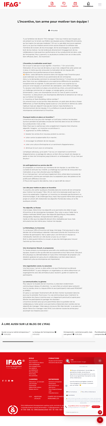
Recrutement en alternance (54, 386)
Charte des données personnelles (56, 397)
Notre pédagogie (34, 364)
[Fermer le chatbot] (100, 360)
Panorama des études (55, 362)
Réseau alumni (33, 389)
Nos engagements (34, 366)
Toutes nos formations (56, 360)
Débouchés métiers (35, 387)
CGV (30, 396)
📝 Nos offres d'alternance (88, 392)
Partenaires (32, 385)
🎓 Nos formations (71, 392)
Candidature (88, 6)
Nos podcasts (33, 375)
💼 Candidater (70, 395)
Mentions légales (38, 397)
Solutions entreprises (55, 382)
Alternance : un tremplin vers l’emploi (36, 382)
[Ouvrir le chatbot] (100, 420)
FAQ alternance (53, 393)
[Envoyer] (100, 412)
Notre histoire (33, 360)
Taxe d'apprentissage (55, 389)
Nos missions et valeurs (36, 362)
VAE (50, 391)
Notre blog (32, 374)
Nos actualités (33, 372)
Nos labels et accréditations (33, 369)
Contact (64, 6)
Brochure (52, 6)
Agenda (75, 6)
